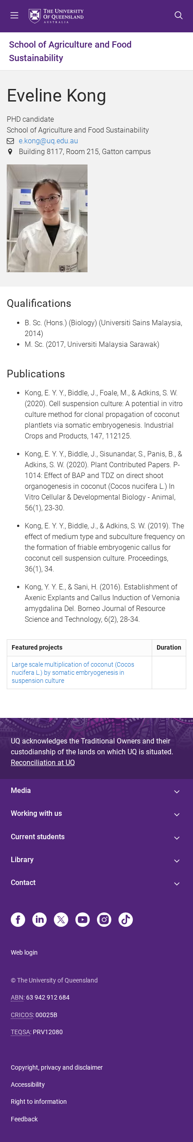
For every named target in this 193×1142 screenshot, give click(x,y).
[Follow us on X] (61, 920)
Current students (38, 836)
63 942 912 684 (48, 997)
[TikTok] (125, 920)
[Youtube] (82, 920)
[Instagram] (104, 920)
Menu (14, 16)
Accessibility (28, 1084)
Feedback (24, 1119)
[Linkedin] (39, 920)
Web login (24, 952)
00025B (46, 1014)
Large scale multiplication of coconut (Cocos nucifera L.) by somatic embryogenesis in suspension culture (73, 672)
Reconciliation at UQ (43, 762)
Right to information (39, 1101)
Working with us (36, 813)
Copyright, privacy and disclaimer (57, 1067)
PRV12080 (48, 1032)
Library (22, 859)
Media (21, 790)
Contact (23, 882)
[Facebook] (18, 920)
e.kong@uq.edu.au (48, 141)
